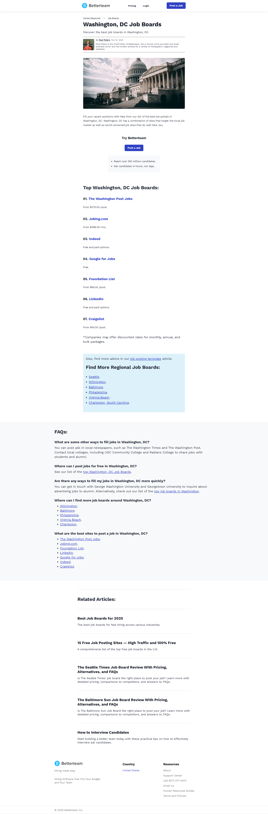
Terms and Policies (174, 795)
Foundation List (102, 279)
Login (146, 5)
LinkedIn (96, 299)
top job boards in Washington (176, 491)
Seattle (94, 376)
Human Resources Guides (178, 790)
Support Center (172, 775)
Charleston (68, 524)
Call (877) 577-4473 (174, 780)
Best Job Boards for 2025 (100, 618)
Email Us (168, 785)
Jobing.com (98, 219)
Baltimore (96, 387)
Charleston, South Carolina (109, 402)
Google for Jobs (102, 259)
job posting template (145, 358)
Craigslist (96, 319)
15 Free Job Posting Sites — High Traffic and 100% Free (126, 643)
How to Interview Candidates (103, 732)
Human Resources (91, 18)
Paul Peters (104, 40)
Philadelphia (98, 392)
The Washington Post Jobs (110, 199)
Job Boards (113, 18)
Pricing (132, 5)
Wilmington (97, 382)
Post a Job (176, 5)
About (167, 770)
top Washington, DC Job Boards (107, 472)
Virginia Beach (99, 397)
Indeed (94, 239)
